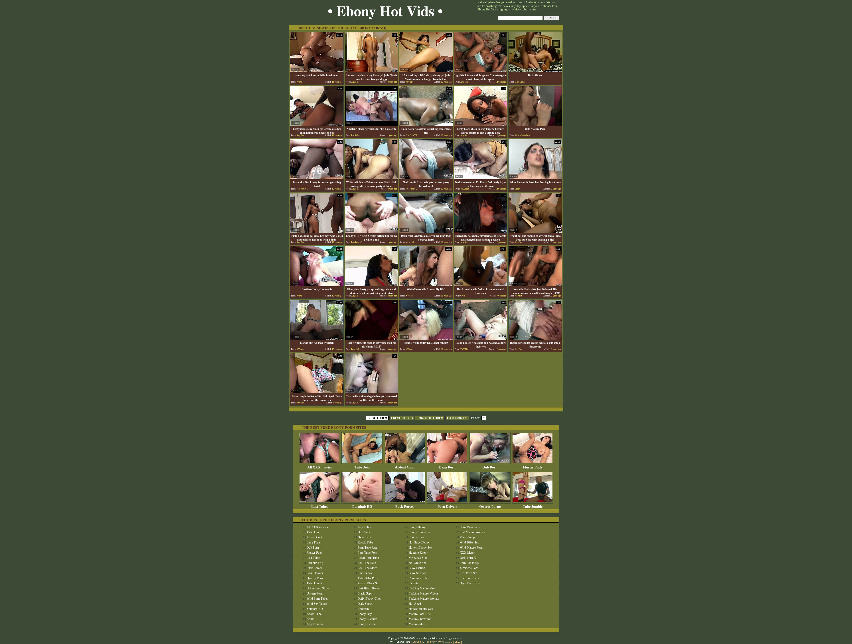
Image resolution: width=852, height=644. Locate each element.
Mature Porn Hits (419, 614)
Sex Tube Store (367, 568)
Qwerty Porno (490, 506)
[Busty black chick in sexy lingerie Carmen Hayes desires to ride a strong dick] (480, 124)
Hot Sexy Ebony (419, 542)
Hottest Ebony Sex (420, 547)
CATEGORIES (457, 418)
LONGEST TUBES (430, 418)
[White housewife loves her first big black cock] (535, 178)
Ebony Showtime (419, 532)
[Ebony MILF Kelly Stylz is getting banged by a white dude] (371, 231)
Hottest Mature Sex (421, 608)
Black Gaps (365, 593)
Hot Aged (415, 603)
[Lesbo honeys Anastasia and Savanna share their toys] (480, 338)
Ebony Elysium (367, 619)
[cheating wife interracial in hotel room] (316, 71)
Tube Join (362, 467)
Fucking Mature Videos (423, 593)
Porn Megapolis (469, 527)
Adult (310, 619)
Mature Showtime (420, 619)
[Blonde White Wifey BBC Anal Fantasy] (426, 338)
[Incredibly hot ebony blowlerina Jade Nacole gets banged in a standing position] (480, 231)
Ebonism (363, 608)
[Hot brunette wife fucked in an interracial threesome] (480, 285)
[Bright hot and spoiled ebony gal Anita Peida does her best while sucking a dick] (535, 231)
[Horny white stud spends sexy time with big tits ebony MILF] (371, 338)
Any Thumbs (315, 624)
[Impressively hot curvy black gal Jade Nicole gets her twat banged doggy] (371, 71)
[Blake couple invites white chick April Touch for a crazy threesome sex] (316, 392)
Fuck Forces (404, 506)
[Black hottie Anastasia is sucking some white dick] (426, 124)
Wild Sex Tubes (317, 603)
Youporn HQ (315, 608)
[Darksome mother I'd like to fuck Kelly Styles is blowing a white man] (480, 178)
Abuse (457, 642)
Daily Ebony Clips (369, 598)
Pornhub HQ (362, 506)
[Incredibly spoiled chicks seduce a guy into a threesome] (535, 338)
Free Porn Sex (469, 573)
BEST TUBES (377, 418)
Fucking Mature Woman (424, 598)
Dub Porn (489, 467)
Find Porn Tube (469, 578)
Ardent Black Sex (369, 583)
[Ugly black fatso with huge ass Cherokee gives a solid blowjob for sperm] (480, 71)
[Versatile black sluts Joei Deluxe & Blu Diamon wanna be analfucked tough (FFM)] (535, 285)
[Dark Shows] (535, 71)
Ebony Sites (416, 537)
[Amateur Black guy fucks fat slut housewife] (371, 124)
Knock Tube (365, 542)
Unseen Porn (315, 593)
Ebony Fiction (367, 624)
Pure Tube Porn (367, 552)
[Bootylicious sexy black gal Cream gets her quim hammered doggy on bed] (316, 124)
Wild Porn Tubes (317, 598)
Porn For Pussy (469, 563)
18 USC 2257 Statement (439, 642)
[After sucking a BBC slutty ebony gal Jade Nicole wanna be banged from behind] (426, 71)
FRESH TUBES (402, 418)
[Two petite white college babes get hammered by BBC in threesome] (371, 392)
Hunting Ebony (418, 552)
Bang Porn (447, 467)
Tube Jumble (532, 506)
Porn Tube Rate (367, 547)
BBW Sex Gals (418, 573)
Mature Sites (416, 624)
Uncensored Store (318, 588)
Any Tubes (364, 527)
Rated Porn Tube (368, 557)
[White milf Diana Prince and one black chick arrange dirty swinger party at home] (371, 178)
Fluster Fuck (532, 467)
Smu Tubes (365, 573)
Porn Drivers (447, 506)
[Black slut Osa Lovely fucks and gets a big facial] (316, 178)
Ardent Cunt (404, 467)
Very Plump (467, 537)
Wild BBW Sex (469, 542)
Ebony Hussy (417, 527)
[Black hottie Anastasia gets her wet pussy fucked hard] (426, 178)
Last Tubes (319, 506)
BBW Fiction (417, 568)
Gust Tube (364, 532)
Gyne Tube (364, 537)
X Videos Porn (469, 568)
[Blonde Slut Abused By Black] (316, 338)
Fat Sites (414, 583)
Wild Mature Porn (471, 547)
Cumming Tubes (419, 578)
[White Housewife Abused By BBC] (426, 285)
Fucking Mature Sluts (422, 588)
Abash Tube (314, 614)
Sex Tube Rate (367, 563)
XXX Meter (467, 552)
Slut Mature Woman (472, 532)
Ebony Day (365, 614)
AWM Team (419, 642)
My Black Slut (418, 557)
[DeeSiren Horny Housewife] (316, 285)
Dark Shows (365, 603)
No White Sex (417, 563)
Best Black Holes (368, 588)
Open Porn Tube (470, 583)
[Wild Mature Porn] (535, 124)
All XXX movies (319, 467)
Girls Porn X (468, 557)
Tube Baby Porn (368, 578)
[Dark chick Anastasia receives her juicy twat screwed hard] (426, 231)
